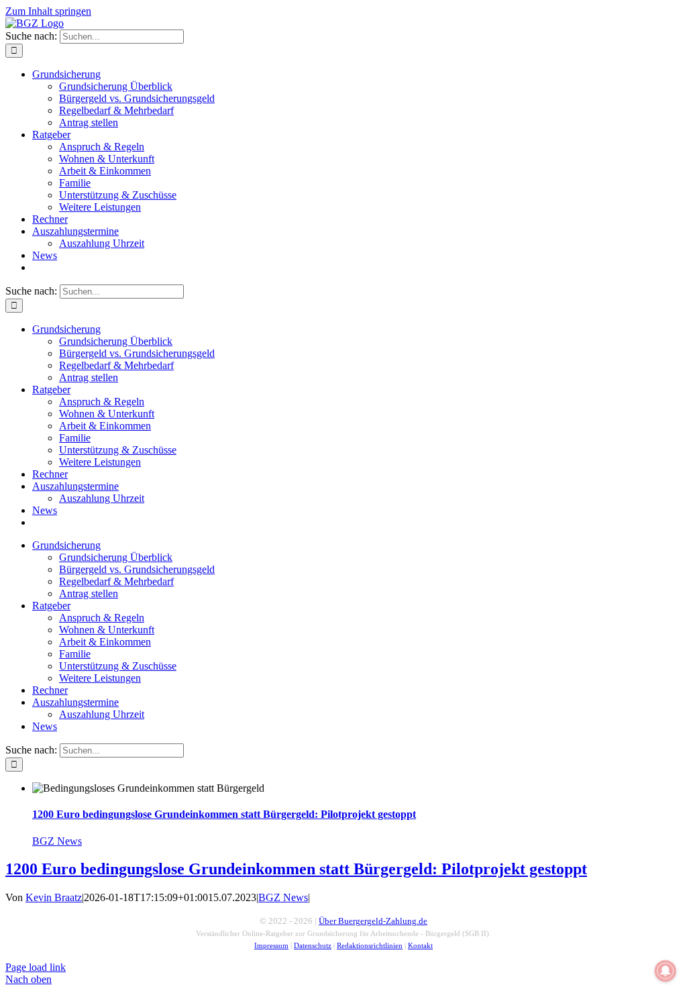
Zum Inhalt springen (48, 11)
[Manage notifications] (665, 971)
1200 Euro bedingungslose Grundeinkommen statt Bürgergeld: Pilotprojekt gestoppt (224, 814)
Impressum (271, 945)
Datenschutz (312, 945)
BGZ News (57, 841)
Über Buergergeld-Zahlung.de (373, 921)
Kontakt (420, 945)
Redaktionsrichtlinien (370, 945)
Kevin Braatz (53, 897)
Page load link (35, 967)
